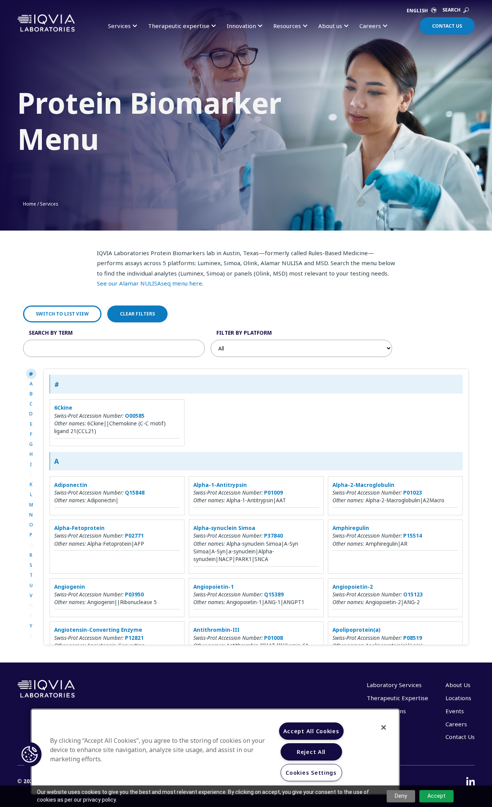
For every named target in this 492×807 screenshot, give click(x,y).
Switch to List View (62, 314)
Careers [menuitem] (456, 724)
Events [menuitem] (454, 711)
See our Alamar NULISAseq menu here (149, 283)
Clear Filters (137, 314)
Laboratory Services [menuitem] (394, 685)
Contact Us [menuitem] (460, 737)
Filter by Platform (244, 332)
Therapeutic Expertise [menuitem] (397, 698)
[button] (29, 754)
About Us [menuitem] (457, 685)
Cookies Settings (311, 772)
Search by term (51, 332)
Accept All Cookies (311, 731)
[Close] (383, 727)
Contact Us (447, 26)
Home (29, 204)
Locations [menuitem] (458, 698)
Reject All (311, 752)
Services (49, 204)
